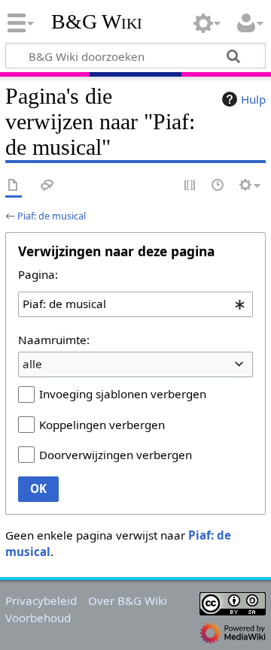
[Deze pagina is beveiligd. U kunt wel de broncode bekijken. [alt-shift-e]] (190, 186)
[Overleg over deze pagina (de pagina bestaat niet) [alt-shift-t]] (47, 186)
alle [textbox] (32, 363)
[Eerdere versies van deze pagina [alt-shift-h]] (218, 186)
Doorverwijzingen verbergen (115, 454)
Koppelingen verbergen (102, 424)
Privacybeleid (41, 600)
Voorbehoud (38, 617)
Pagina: (38, 274)
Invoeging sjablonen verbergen (122, 393)
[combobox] (135, 304)
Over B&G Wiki (127, 600)
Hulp (253, 99)
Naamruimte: (54, 339)
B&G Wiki (96, 21)
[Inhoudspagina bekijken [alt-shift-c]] (13, 186)
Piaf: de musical (51, 215)
